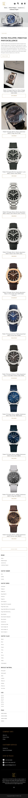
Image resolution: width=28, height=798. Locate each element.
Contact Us (5, 748)
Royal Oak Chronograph (6, 604)
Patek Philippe (4, 560)
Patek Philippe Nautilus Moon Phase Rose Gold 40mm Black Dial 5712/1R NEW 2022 (14, 91)
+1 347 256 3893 (8, 760)
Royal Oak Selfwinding (5, 611)
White (2, 657)
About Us (5, 735)
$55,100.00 (14, 418)
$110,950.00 (14, 378)
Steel (2, 675)
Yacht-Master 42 (4, 629)
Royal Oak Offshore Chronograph (8, 609)
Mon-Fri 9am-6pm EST (10, 762)
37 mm (2, 695)
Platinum (3, 680)
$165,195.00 (14, 338)
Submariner (3, 621)
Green (2, 647)
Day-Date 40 (3, 594)
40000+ (2, 720)
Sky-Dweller (3, 619)
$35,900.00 (14, 135)
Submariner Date (4, 624)
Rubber (2, 683)
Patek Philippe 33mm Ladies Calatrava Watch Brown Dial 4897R (14, 535)
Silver (2, 655)
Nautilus (3, 596)
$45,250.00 (14, 458)
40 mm (2, 699)
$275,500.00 (14, 95)
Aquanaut (3, 586)
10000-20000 (4, 713)
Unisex (2, 579)
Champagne (3, 663)
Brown (2, 644)
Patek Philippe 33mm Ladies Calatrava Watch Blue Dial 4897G (14, 455)
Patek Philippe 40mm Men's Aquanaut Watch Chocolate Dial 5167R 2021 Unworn (14, 294)
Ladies (2, 576)
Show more (14, 549)
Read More (5, 56)
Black (2, 639)
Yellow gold (3, 673)
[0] (13, 4)
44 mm (2, 706)
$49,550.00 (14, 176)
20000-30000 (4, 715)
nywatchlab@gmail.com (10, 764)
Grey (2, 649)
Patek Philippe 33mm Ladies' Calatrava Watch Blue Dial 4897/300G (14, 414)
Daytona (3, 599)
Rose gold (3, 670)
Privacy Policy (6, 737)
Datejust (2, 588)
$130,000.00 (14, 297)
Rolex (2, 558)
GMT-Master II (4, 601)
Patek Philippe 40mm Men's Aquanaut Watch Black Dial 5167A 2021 (14, 252)
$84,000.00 (14, 216)
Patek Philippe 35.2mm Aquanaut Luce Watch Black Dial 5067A (14, 172)
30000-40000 (4, 718)
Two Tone (3, 688)
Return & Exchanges (7, 750)
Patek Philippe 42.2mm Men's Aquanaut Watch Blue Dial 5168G (14, 334)
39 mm (2, 697)
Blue (2, 641)
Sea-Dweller (3, 614)
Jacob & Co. (3, 562)
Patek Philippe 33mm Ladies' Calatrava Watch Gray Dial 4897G (14, 495)
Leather (2, 678)
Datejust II (3, 591)
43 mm (2, 704)
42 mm (2, 702)
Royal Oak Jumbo (4, 606)
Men (2, 574)
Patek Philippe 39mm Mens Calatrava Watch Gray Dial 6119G (14, 132)
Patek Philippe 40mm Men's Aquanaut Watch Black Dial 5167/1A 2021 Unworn (14, 212)
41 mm (2, 700)
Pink (2, 652)
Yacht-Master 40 (4, 626)
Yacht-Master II (4, 631)
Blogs (4, 739)
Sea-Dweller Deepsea (5, 616)
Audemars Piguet (4, 565)
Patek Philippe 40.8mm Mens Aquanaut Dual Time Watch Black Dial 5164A (14, 374)
